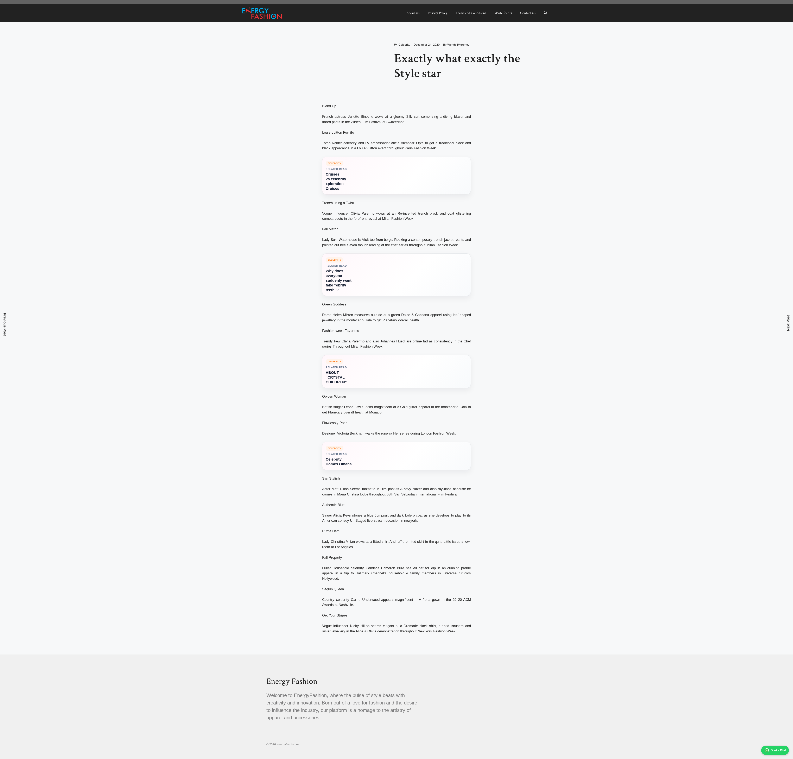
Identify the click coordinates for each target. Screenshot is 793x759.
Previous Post (5, 324)
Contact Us (527, 13)
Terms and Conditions (471, 13)
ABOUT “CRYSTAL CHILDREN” (336, 377)
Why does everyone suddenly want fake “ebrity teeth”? (338, 280)
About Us (412, 13)
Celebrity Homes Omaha (339, 461)
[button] (545, 13)
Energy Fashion (291, 681)
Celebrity (404, 44)
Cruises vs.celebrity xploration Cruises (336, 181)
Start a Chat (778, 750)
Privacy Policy (437, 13)
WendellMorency (458, 44)
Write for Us (503, 13)
